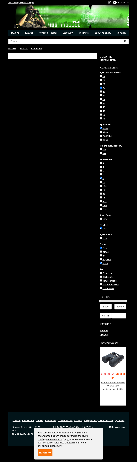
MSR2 (105, 263)
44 (104, 111)
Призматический (111, 285)
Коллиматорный (110, 281)
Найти (105, 315)
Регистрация (28, 2)
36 (104, 103)
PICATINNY (107, 136)
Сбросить (118, 315)
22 (104, 76)
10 (104, 182)
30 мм (105, 128)
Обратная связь (103, 33)
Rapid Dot (107, 259)
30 (104, 96)
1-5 (104, 198)
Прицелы (104, 335)
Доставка (68, 33)
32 (104, 99)
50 (104, 115)
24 (104, 80)
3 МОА (106, 252)
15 (104, 190)
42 (104, 107)
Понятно (45, 452)
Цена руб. (105, 297)
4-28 (105, 202)
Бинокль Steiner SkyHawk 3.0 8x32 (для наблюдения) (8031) (113, 385)
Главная (15, 33)
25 (104, 84)
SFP (104, 153)
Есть (105, 219)
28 (104, 92)
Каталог (29, 33)
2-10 (105, 209)
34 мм (105, 132)
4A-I (104, 256)
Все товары (50, 420)
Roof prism (108, 277)
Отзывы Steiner (65, 420)
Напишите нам (118, 427)
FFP (104, 150)
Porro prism (108, 273)
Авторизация (14, 2)
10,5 (105, 186)
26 (104, 88)
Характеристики (109, 67)
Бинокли (104, 330)
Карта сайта (28, 420)
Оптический (108, 288)
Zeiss (105, 140)
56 (104, 119)
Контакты (84, 33)
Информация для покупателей (98, 420)
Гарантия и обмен (48, 33)
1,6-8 (105, 205)
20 (104, 194)
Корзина (121, 33)
